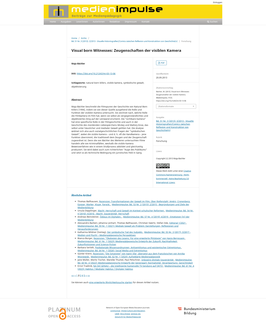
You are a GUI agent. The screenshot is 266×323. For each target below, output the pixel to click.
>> (88, 275)
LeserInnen (82, 21)
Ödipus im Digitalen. (111, 216)
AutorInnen (99, 21)
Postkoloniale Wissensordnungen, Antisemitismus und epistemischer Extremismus (138, 247)
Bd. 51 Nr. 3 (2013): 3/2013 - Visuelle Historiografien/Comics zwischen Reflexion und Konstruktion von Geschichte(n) (124, 41)
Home (53, 21)
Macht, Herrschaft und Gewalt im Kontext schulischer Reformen (131, 210)
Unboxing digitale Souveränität (157, 259)
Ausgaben (66, 21)
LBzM (117, 314)
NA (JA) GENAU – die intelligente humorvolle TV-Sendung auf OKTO (128, 265)
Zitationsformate (166, 106)
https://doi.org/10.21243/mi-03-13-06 (96, 73)
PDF (162, 62)
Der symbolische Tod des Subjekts (125, 232)
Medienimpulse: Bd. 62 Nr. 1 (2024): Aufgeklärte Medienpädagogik (125, 256)
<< (72, 275)
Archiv (84, 38)
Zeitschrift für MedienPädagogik (128, 317)
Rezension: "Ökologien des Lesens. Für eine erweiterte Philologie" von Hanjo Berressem (139, 238)
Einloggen (217, 2)
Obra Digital (125, 314)
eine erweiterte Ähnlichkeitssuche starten (110, 282)
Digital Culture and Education (133, 311)
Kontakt (145, 21)
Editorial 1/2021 (177, 222)
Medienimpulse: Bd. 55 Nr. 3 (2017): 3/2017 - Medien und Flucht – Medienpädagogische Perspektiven (134, 234)
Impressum (131, 21)
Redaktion (115, 21)
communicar (115, 311)
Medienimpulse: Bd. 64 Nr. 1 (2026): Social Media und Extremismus (112, 250)
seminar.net (135, 314)
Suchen (213, 21)
